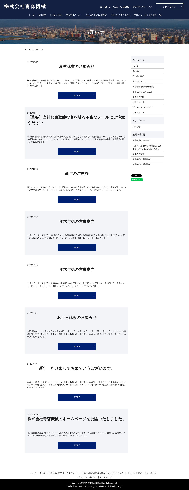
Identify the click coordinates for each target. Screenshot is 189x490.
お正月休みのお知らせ (77, 317)
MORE (77, 95)
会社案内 (42, 15)
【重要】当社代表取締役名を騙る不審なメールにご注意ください (147, 147)
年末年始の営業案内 (76, 221)
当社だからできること (120, 15)
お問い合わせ (169, 6)
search (160, 15)
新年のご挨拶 (77, 173)
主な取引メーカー (74, 15)
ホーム (31, 15)
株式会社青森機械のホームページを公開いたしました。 (77, 418)
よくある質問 (150, 15)
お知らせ (136, 126)
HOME (27, 50)
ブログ (137, 15)
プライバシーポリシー (142, 107)
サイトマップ (138, 112)
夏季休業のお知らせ (77, 66)
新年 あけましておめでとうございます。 (77, 368)
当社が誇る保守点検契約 (96, 15)
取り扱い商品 (55, 15)
